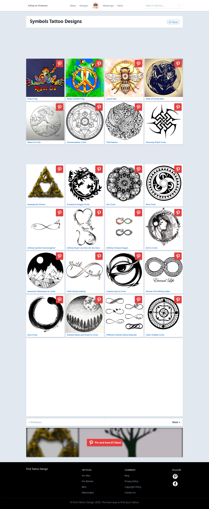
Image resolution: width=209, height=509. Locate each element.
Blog (127, 475)
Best (84, 486)
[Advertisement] (95, 41)
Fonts (120, 5)
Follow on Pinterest (37, 5)
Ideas (73, 5)
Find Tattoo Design (37, 469)
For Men (86, 475)
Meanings (108, 5)
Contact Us (130, 492)
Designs (84, 5)
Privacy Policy (131, 481)
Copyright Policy (133, 486)
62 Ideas (173, 22)
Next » (176, 422)
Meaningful (88, 492)
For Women (87, 481)
